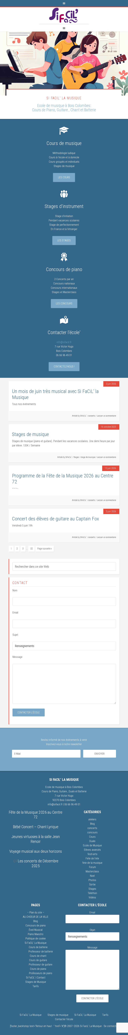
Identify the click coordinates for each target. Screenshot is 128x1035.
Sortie (92, 884)
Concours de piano (36, 925)
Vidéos (92, 897)
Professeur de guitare (40, 964)
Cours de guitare (38, 960)
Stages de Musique (35, 981)
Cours (92, 836)
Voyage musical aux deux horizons (35, 851)
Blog (92, 823)
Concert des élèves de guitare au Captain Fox (55, 519)
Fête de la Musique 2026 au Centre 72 (35, 814)
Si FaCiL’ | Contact (35, 977)
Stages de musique (30, 434)
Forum (92, 867)
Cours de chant (38, 955)
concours (92, 832)
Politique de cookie (36, 938)
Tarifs (35, 986)
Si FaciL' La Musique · (92, 1026)
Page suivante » (44, 548)
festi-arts (92, 854)
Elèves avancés (92, 849)
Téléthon (92, 893)
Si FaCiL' (64, 15)
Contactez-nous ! (64, 366)
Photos (92, 880)
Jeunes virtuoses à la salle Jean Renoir (36, 839)
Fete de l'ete (92, 858)
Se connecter (111, 1026)
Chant (75, 110)
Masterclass (92, 871)
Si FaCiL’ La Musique (35, 942)
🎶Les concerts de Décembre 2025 (35, 863)
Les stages (64, 240)
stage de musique (88, 457)
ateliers (92, 819)
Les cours (64, 177)
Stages (76, 457)
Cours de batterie (38, 947)
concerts (91, 416)
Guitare (63, 110)
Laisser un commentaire (106, 416)
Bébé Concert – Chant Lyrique (35, 826)
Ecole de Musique (92, 845)
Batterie (90, 110)
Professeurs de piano (40, 973)
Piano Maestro (35, 934)
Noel (92, 875)
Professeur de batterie (40, 951)
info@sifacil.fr (64, 342)
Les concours (64, 303)
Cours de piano (38, 968)
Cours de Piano (43, 110)
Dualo (72, 791)
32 (31, 548)
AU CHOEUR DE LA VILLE (35, 916)
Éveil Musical (35, 929)
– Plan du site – (35, 912)
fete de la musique (92, 862)
